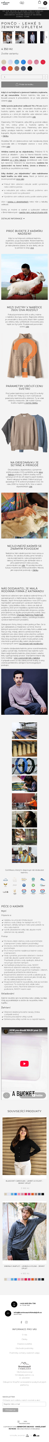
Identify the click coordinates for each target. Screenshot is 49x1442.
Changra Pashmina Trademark (30, 615)
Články (24, 1339)
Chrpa (15, 1194)
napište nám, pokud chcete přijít (33, 212)
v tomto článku (31, 403)
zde (34, 117)
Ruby (25, 1194)
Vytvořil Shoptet (17, 1435)
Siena (22, 1194)
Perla (5, 1194)
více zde (20, 179)
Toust (36, 1194)
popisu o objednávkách (18, 202)
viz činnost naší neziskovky (31, 644)
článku (5, 136)
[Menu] (45, 3)
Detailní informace (11, 219)
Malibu (19, 1194)
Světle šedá (8, 1194)
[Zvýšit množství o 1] (45, 76)
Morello (29, 1194)
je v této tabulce (18, 160)
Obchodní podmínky (24, 1348)
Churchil (39, 1194)
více (10, 101)
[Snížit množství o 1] (45, 78)
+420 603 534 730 (28, 1304)
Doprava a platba (24, 1344)
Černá (42, 1194)
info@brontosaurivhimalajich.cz (28, 1313)
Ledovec (12, 1194)
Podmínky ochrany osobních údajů (24, 1353)
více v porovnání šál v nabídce (27, 658)
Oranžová (32, 1194)
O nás (24, 1335)
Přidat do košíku (26, 84)
